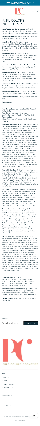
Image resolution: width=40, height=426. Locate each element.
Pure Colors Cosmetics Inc (16, 416)
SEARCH (4, 381)
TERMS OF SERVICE (8, 384)
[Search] (7, 10)
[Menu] (2, 10)
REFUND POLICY (7, 387)
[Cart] (37, 10)
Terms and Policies (20, 421)
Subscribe (30, 323)
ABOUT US (5, 378)
